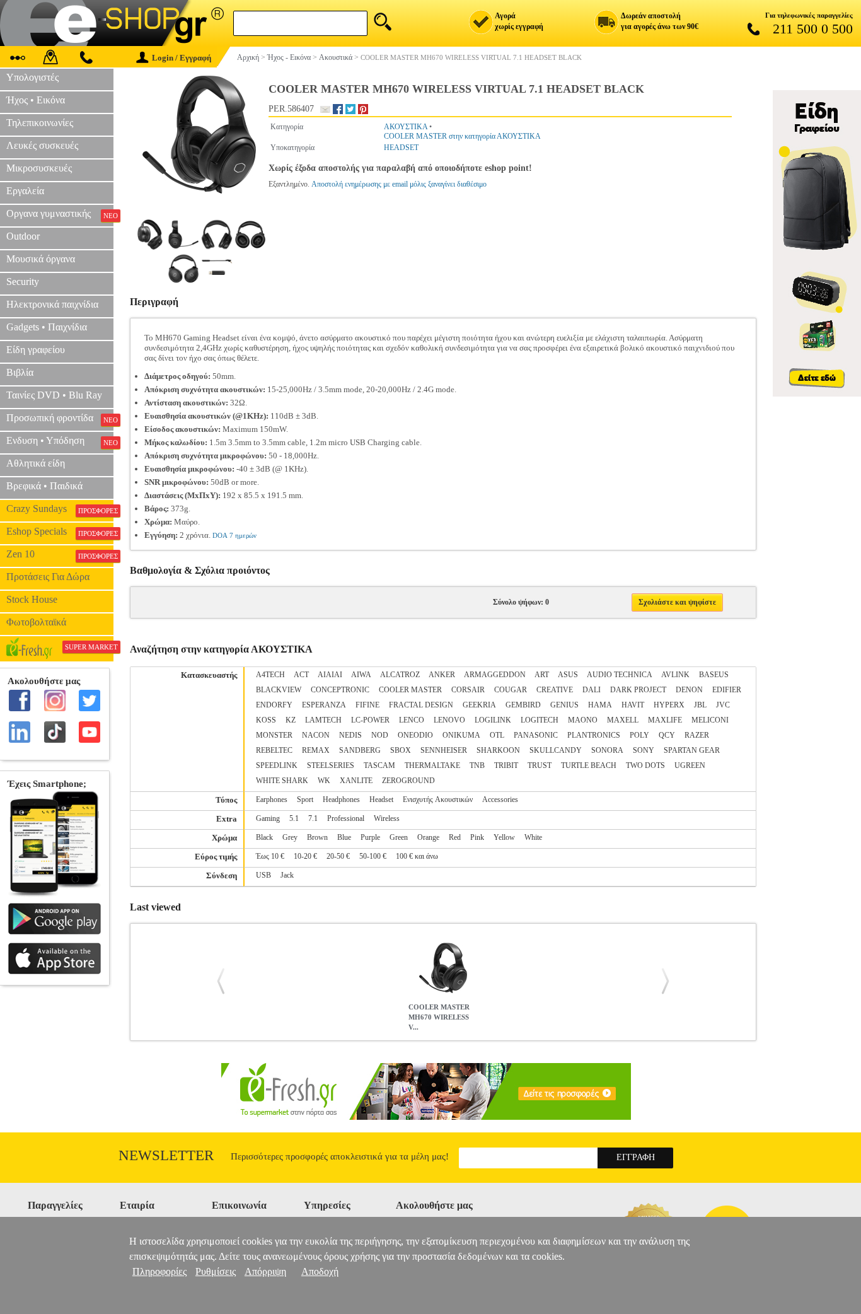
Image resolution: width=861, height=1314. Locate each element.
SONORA (607, 750)
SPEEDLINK (277, 765)
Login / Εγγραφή (181, 57)
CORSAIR (468, 689)
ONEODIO (415, 735)
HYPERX (669, 705)
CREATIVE (554, 689)
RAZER (697, 735)
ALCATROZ (400, 674)
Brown (317, 837)
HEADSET (401, 147)
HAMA (600, 705)
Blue (344, 837)
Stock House (31, 599)
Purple (370, 837)
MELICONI (710, 720)
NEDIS (350, 735)
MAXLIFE (665, 720)
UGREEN (689, 765)
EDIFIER (726, 689)
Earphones (271, 799)
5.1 (294, 818)
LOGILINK (493, 720)
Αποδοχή (319, 1271)
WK (324, 780)
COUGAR (510, 689)
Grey (290, 837)
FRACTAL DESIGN (421, 705)
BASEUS (714, 674)
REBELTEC (274, 750)
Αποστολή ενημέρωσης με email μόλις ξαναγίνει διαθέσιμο (399, 184)
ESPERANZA (324, 705)
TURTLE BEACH (588, 765)
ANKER (442, 674)
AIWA (361, 674)
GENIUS (564, 705)
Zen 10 (59, 554)
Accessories (500, 799)
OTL (497, 735)
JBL (700, 705)
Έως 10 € (270, 856)
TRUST (540, 765)
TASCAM (379, 765)
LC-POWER (370, 720)
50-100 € (372, 856)
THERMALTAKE (432, 765)
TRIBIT (506, 765)
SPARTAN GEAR (692, 750)
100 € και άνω (417, 856)
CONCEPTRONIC (340, 689)
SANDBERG (360, 750)
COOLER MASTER (410, 689)
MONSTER (274, 735)
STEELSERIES (330, 765)
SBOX (400, 750)
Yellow (504, 837)
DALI (591, 689)
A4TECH (270, 674)
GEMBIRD (523, 705)
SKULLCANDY (555, 750)
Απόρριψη (265, 1271)
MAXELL (623, 720)
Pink (477, 837)
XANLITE (356, 780)
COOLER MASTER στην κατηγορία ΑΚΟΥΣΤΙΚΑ (462, 136)
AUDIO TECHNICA (619, 674)
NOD (379, 735)
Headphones (341, 799)
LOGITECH (539, 720)
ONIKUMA (461, 735)
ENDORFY (274, 705)
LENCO (411, 720)
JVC (723, 705)
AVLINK (675, 674)
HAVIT (632, 705)
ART (542, 674)
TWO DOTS (645, 765)
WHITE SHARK (282, 780)
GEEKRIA (479, 705)
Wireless (387, 818)
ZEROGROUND (408, 780)
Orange (428, 837)
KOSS (266, 720)
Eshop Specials (59, 531)
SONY (643, 750)
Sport (305, 799)
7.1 (313, 818)
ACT (301, 674)
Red (455, 837)
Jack (287, 875)
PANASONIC (536, 735)
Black (264, 837)
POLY (639, 735)
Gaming (268, 818)
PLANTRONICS (593, 735)
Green (399, 837)
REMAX (316, 750)
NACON (316, 735)
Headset (381, 799)
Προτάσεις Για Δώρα (48, 576)
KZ (291, 720)
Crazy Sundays (59, 509)
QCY (667, 735)
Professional (345, 818)
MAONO (583, 720)
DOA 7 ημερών (234, 535)
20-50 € (338, 856)
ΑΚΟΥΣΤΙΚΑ (405, 126)
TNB (477, 765)
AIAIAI (330, 674)
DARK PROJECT (638, 689)
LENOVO (449, 720)
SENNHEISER (443, 750)
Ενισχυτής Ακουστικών (438, 799)
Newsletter (166, 1155)
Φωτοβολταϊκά (36, 622)
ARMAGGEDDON (495, 674)
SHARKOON (498, 750)
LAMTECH (323, 720)
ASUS (568, 674)
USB (263, 875)
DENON (689, 689)
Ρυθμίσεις (215, 1271)
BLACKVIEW (278, 689)
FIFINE (367, 705)
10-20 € (305, 856)
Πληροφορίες (159, 1271)
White (533, 837)
